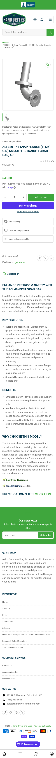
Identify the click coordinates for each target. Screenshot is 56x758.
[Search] (50, 32)
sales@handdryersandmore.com (23, 703)
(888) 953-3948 (14, 699)
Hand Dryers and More (22, 726)
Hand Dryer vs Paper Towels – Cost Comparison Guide (26, 635)
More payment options (28, 211)
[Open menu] (50, 19)
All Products (7, 621)
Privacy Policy (8, 679)
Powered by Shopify (42, 726)
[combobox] (28, 32)
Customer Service (10, 672)
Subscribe (45, 535)
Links (4, 615)
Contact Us (7, 665)
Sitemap (6, 628)
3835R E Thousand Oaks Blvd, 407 (24, 695)
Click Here (43, 494)
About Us (6, 608)
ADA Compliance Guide (12, 647)
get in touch (21, 262)
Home (5, 42)
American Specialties (11, 141)
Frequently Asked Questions (14, 641)
